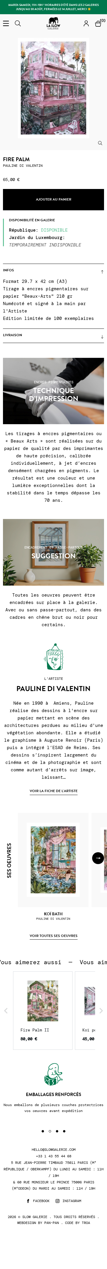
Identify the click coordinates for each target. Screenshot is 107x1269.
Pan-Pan (51, 1222)
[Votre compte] (86, 23)
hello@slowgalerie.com (53, 1149)
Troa (86, 1222)
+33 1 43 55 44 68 (53, 1156)
